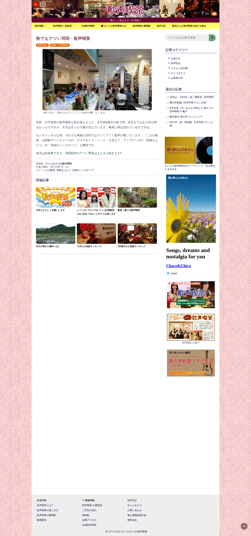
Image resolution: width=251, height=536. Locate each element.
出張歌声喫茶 (88, 26)
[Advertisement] (98, 280)
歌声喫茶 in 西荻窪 (62, 26)
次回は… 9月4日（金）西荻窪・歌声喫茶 (192, 97)
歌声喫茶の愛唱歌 (142, 26)
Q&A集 (85, 515)
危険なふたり (64, 170)
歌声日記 (161, 26)
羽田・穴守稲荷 (59, 45)
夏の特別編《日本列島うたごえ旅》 (189, 102)
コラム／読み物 (179, 68)
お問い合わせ (134, 510)
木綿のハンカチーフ (83, 170)
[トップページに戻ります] (36, 14)
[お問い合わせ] (214, 14)
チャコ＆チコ (178, 73)
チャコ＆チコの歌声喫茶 (134, 531)
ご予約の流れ (89, 510)
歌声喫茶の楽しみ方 (47, 510)
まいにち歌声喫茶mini (115, 26)
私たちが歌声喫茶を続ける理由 (190, 26)
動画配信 (41, 520)
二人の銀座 (49, 170)
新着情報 (41, 500)
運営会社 (132, 520)
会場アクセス (89, 520)
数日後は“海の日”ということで (186, 116)
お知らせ (175, 58)
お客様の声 (177, 78)
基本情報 (39, 26)
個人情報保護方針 (137, 515)
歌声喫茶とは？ (45, 505)
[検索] (212, 37)
